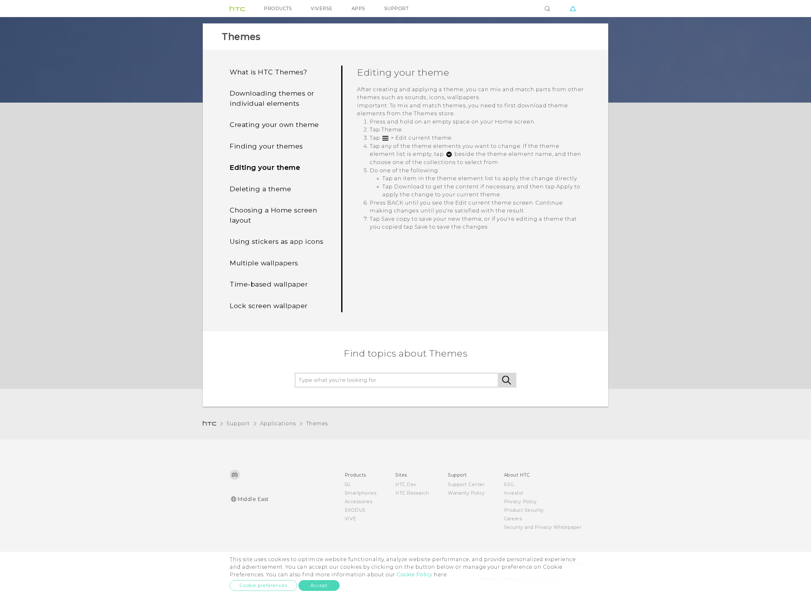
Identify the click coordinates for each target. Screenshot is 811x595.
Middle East (253, 499)
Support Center (466, 484)
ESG (509, 484)
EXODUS (355, 510)
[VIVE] (572, 8)
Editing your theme (265, 167)
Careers (513, 519)
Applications (278, 424)
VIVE (350, 519)
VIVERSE (322, 8)
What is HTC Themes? (268, 72)
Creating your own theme (274, 125)
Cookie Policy (414, 575)
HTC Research (412, 493)
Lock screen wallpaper (269, 306)
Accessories (359, 501)
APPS (358, 8)
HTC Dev (406, 484)
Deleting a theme (260, 189)
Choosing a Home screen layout (273, 215)
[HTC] (237, 8)
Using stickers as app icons (276, 241)
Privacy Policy (520, 501)
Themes (317, 424)
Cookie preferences (263, 585)
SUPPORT (396, 8)
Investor (514, 493)
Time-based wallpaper (269, 284)
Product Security (524, 510)
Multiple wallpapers (264, 263)
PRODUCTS (278, 8)
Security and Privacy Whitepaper (543, 527)
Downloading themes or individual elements (272, 98)
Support (238, 424)
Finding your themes (266, 146)
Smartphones (361, 493)
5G (348, 484)
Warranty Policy (466, 493)
